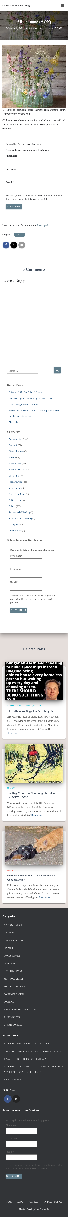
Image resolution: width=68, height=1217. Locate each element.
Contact (34, 1202)
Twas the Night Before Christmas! (24, 405)
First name (11, 155)
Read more (13, 733)
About (21, 1202)
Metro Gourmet (16, 488)
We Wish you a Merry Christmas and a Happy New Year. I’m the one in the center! (33, 1069)
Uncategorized (15, 530)
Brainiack (13, 445)
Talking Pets (14, 524)
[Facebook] (8, 1099)
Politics (12, 506)
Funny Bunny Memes (18, 469)
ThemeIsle (44, 1209)
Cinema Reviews (16, 451)
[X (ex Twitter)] (16, 1099)
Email (10, 182)
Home (9, 1202)
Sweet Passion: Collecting (20, 518)
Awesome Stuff (15, 439)
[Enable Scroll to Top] (62, 1211)
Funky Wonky (15, 463)
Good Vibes (14, 476)
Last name (11, 169)
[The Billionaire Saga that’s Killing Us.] (34, 681)
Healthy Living (15, 482)
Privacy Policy (53, 1202)
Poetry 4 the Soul (16, 494)
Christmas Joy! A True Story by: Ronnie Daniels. (31, 398)
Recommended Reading (19, 512)
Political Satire (15, 500)
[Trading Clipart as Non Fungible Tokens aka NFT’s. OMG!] (34, 763)
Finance (19, 235)
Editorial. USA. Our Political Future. (25, 392)
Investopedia (43, 225)
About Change (15, 422)
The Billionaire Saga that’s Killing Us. (30, 711)
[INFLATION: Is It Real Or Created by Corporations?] (34, 845)
